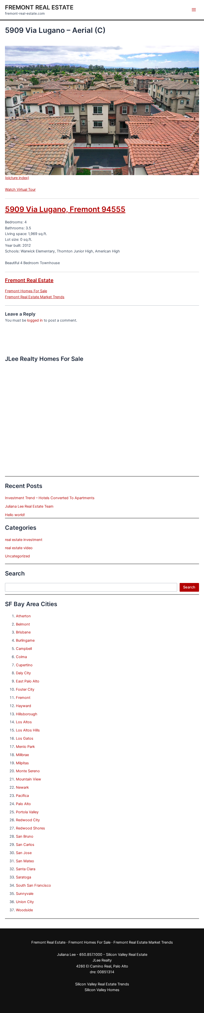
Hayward (23, 706)
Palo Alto (23, 804)
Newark (22, 787)
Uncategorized (17, 556)
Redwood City (28, 820)
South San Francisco (33, 885)
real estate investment (23, 539)
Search (189, 587)
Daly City (23, 673)
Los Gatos (24, 738)
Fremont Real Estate (39, 7)
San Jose (24, 853)
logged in (35, 320)
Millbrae (22, 755)
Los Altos (24, 722)
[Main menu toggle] (194, 9)
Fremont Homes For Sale (26, 291)
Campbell (24, 648)
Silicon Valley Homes (102, 990)
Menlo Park (25, 746)
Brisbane (23, 632)
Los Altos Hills (28, 730)
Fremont (23, 697)
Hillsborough (26, 714)
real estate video (19, 548)
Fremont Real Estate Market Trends (34, 297)
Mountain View (28, 779)
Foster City (25, 689)
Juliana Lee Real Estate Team (29, 506)
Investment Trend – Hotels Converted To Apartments (50, 498)
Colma (21, 657)
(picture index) (17, 178)
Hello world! (15, 515)
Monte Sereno (28, 771)
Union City (25, 902)
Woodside (24, 910)
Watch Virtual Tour (20, 189)
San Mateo (25, 861)
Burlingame (25, 640)
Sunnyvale (24, 893)
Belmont (23, 624)
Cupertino (24, 665)
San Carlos (25, 844)
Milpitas (22, 763)
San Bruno (24, 836)
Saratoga (23, 877)
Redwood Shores (30, 828)
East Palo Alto (27, 681)
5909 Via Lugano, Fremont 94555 (65, 209)
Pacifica (22, 795)
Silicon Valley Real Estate (126, 954)
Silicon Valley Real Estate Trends (102, 984)
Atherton (23, 616)
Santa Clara (25, 869)
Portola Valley (27, 812)
